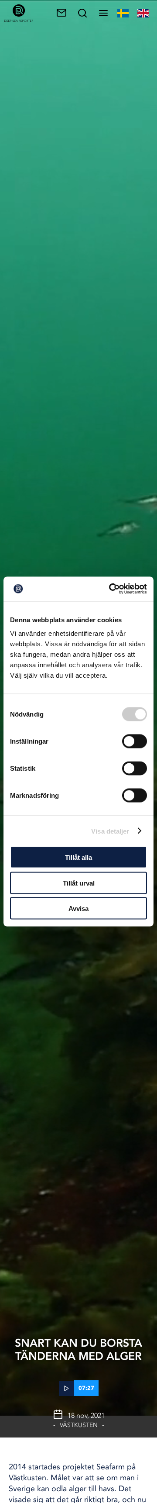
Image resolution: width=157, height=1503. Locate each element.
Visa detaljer (110, 830)
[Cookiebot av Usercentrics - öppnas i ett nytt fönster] (111, 589)
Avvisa (78, 908)
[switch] (134, 741)
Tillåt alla (78, 857)
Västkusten (79, 1425)
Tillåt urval (79, 882)
